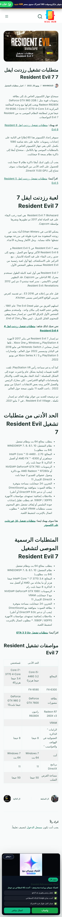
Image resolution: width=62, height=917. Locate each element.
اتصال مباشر (17, 910)
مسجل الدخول (34, 827)
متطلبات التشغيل (11, 85)
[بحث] (40, 16)
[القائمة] (6, 16)
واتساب (44, 910)
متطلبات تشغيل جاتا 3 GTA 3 (32, 632)
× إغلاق (8, 857)
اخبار (21, 85)
